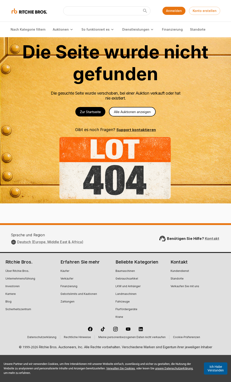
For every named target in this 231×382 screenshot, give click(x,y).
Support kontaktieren (136, 129)
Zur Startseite (90, 112)
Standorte (198, 29)
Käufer (64, 271)
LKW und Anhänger (128, 286)
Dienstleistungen (135, 29)
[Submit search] (145, 11)
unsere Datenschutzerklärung (174, 368)
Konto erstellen (205, 11)
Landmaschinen (126, 294)
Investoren (12, 286)
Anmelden (174, 11)
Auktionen (61, 29)
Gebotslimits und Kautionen (78, 294)
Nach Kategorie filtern (28, 29)
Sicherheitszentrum (18, 309)
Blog (8, 302)
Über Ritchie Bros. (17, 271)
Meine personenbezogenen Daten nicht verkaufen (132, 337)
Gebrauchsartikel (127, 279)
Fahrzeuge (123, 302)
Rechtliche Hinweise (77, 337)
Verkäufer (66, 279)
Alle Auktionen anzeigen (132, 112)
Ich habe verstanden (216, 368)
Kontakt (212, 238)
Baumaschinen (125, 271)
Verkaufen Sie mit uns (185, 286)
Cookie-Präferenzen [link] (186, 337)
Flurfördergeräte (126, 309)
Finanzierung (172, 29)
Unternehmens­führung (20, 279)
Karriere (10, 294)
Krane (119, 317)
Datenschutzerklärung (41, 337)
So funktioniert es (95, 29)
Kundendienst (180, 271)
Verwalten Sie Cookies (120, 368)
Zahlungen (67, 302)
